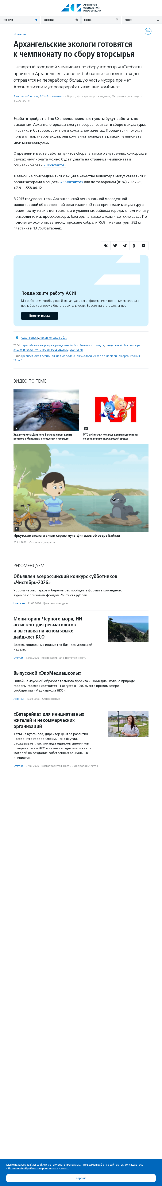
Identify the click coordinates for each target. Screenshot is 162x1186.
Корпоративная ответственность (64, 657)
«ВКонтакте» (54, 165)
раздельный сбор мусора (122, 345)
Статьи (18, 657)
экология (76, 349)
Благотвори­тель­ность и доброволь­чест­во (70, 765)
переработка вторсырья (37, 345)
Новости (20, 34)
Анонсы (19, 698)
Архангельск (29, 337)
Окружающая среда (125, 96)
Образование (51, 698)
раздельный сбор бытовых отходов (79, 345)
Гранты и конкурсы (55, 603)
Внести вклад (39, 316)
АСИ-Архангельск (52, 96)
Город (71, 96)
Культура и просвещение (93, 96)
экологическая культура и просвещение (41, 349)
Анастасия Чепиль (26, 96)
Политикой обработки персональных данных (38, 1168)
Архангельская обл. (53, 337)
